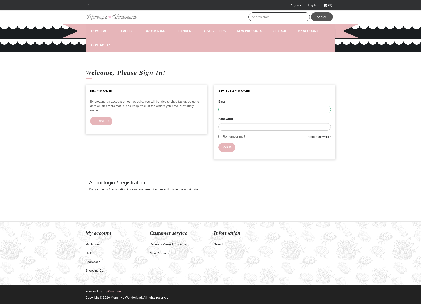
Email (222, 101)
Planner (184, 31)
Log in (227, 147)
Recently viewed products (168, 244)
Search (322, 17)
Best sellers (214, 31)
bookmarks (155, 31)
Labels (127, 31)
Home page (100, 31)
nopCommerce (113, 291)
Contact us (101, 45)
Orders (90, 253)
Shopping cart (95, 270)
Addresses (93, 261)
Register (101, 121)
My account (308, 31)
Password (225, 118)
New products (249, 31)
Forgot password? (318, 136)
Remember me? (234, 136)
